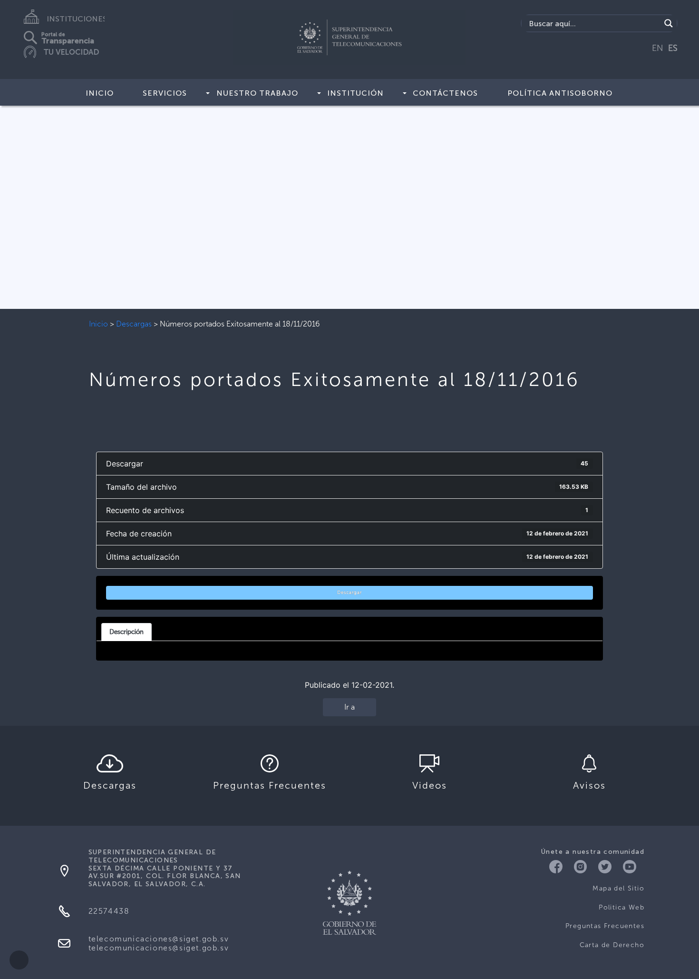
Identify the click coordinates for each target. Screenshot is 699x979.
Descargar (349, 592)
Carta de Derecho (612, 945)
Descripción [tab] (126, 631)
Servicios (165, 93)
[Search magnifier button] (668, 23)
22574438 (109, 911)
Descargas (134, 323)
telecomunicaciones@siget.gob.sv (158, 938)
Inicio (100, 93)
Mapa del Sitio (618, 888)
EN (657, 48)
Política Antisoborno (559, 93)
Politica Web (621, 907)
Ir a (349, 707)
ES (673, 48)
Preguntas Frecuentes (604, 926)
